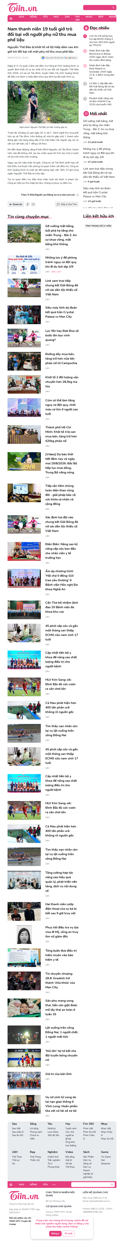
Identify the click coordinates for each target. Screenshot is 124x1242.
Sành (86, 1152)
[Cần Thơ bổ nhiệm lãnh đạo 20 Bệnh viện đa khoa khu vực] (24, 609)
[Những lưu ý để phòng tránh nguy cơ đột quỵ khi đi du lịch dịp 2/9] (24, 264)
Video (69, 1152)
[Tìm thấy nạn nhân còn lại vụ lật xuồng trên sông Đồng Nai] (24, 733)
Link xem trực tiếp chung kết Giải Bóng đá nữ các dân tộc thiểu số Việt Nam (99, 173)
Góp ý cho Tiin (69, 204)
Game (104, 1152)
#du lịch (56, 271)
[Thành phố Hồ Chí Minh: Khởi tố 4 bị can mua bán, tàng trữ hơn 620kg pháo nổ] (24, 434)
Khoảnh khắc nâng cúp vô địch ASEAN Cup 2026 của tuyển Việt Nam (101, 103)
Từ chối (68, 1233)
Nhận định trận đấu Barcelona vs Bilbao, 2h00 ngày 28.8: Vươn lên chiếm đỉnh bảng (101, 55)
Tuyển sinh (71, 1128)
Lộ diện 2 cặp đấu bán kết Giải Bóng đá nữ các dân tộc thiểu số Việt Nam (101, 88)
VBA (32, 1138)
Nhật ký (52, 1128)
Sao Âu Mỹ (17, 1135)
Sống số (87, 1163)
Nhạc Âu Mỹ (107, 1138)
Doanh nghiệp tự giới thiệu (88, 1174)
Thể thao (70, 1166)
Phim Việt (88, 1128)
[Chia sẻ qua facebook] (27, 204)
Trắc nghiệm (54, 1160)
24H (67, 16)
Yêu (45, 16)
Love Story (53, 1131)
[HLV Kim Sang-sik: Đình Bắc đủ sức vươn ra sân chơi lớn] (24, 687)
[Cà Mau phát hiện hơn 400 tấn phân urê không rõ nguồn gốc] (24, 710)
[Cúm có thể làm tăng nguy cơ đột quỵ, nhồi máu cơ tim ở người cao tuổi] (24, 407)
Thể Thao (17, 1156)
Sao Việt (16, 1128)
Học (56, 16)
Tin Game (106, 1156)
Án (13, 1163)
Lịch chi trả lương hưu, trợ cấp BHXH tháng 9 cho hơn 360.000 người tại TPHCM (102, 40)
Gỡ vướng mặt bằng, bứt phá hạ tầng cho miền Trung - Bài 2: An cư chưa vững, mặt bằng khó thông (98, 129)
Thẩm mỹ (35, 1160)
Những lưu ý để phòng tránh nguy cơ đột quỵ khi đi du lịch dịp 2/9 (98, 153)
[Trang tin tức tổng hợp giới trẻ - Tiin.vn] (23, 7)
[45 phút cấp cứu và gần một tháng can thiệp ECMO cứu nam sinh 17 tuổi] (24, 633)
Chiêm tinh (53, 1156)
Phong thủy (54, 1166)
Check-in (34, 1135)
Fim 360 (77, 18)
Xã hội (68, 1163)
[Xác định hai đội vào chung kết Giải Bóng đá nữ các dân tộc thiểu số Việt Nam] (24, 524)
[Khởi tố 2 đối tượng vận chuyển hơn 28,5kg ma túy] (24, 384)
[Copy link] (33, 204)
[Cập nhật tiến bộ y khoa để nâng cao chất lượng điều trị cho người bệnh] (24, 660)
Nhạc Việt (106, 1128)
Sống (33, 16)
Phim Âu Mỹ (89, 1131)
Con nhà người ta (69, 1133)
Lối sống (34, 1128)
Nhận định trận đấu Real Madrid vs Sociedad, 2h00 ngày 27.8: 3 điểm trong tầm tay (101, 72)
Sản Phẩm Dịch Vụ (88, 1158)
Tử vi (50, 1163)
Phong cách (36, 1131)
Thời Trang (35, 1156)
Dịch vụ (87, 1166)
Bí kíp (68, 1138)
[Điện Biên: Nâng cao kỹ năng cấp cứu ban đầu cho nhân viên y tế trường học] (24, 551)
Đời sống (69, 1156)
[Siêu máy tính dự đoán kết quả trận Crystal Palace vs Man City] (24, 314)
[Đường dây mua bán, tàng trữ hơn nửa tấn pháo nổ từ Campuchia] (24, 361)
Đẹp (100, 16)
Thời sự (15, 1160)
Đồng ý (55, 1233)
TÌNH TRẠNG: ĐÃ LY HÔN (98, 225)
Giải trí (68, 1160)
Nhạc (89, 16)
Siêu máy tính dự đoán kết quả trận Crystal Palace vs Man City (97, 192)
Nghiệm (114, 16)
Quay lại (17, 204)
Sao (21, 16)
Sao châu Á (18, 1131)
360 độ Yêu (53, 1135)
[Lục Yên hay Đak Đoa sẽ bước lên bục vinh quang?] (24, 338)
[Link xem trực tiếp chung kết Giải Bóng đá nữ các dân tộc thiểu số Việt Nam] (24, 288)
